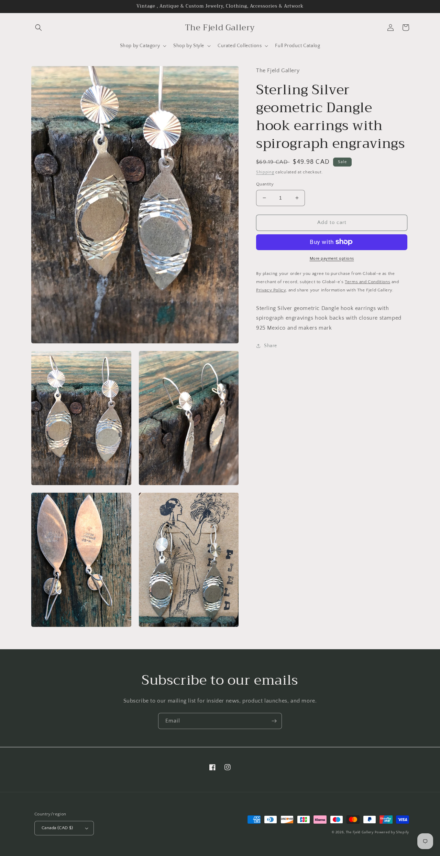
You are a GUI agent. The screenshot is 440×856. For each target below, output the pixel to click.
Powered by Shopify (392, 832)
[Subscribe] (274, 721)
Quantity (265, 184)
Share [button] (270, 346)
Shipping (265, 172)
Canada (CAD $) (57, 827)
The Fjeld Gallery (360, 832)
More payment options (332, 258)
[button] (38, 27)
